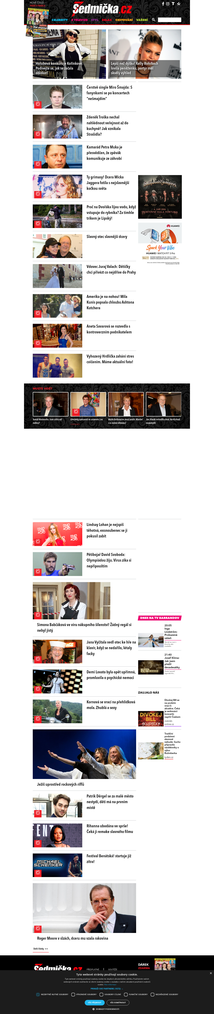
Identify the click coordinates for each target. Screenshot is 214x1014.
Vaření (142, 20)
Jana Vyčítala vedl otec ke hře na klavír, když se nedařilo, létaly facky (111, 648)
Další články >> (40, 949)
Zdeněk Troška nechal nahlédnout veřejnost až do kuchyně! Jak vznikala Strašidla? (107, 126)
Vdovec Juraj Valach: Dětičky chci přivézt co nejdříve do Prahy (111, 270)
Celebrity (60, 20)
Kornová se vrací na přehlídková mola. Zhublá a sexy (111, 705)
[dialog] (107, 992)
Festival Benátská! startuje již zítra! (109, 859)
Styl (94, 20)
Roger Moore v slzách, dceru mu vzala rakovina (72, 939)
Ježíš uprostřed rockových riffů (60, 785)
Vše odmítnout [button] (118, 1002)
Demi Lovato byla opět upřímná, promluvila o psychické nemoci (111, 675)
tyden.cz (169, 757)
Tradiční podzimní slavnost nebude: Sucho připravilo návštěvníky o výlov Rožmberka (173, 744)
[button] (107, 988)
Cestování (124, 20)
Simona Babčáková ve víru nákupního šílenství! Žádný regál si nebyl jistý (84, 628)
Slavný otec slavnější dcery (107, 237)
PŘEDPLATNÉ (93, 970)
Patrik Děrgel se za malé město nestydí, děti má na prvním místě (110, 802)
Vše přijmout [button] (94, 1002)
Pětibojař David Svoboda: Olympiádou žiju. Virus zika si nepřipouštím (109, 560)
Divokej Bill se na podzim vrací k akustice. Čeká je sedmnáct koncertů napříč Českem (172, 708)
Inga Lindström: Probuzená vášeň (171, 631)
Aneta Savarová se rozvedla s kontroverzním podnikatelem (109, 329)
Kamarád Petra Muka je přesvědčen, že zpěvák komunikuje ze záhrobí (104, 153)
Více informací (110, 984)
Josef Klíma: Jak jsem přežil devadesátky (172, 661)
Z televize (79, 20)
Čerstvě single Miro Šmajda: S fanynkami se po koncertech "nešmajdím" (109, 93)
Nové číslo (37, 4)
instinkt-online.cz (169, 723)
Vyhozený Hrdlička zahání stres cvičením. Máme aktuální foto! (110, 359)
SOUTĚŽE (112, 970)
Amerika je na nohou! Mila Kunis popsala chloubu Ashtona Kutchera (110, 302)
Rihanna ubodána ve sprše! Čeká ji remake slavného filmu (110, 829)
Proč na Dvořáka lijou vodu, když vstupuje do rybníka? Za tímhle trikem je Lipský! (111, 213)
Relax (107, 20)
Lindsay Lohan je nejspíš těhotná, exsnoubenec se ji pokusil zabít (107, 530)
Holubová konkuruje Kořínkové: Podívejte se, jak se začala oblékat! (59, 68)
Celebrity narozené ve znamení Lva (86, 419)
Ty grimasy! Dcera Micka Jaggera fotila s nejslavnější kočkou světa (108, 183)
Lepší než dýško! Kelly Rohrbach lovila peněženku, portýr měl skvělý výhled (134, 68)
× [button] (211, 973)
